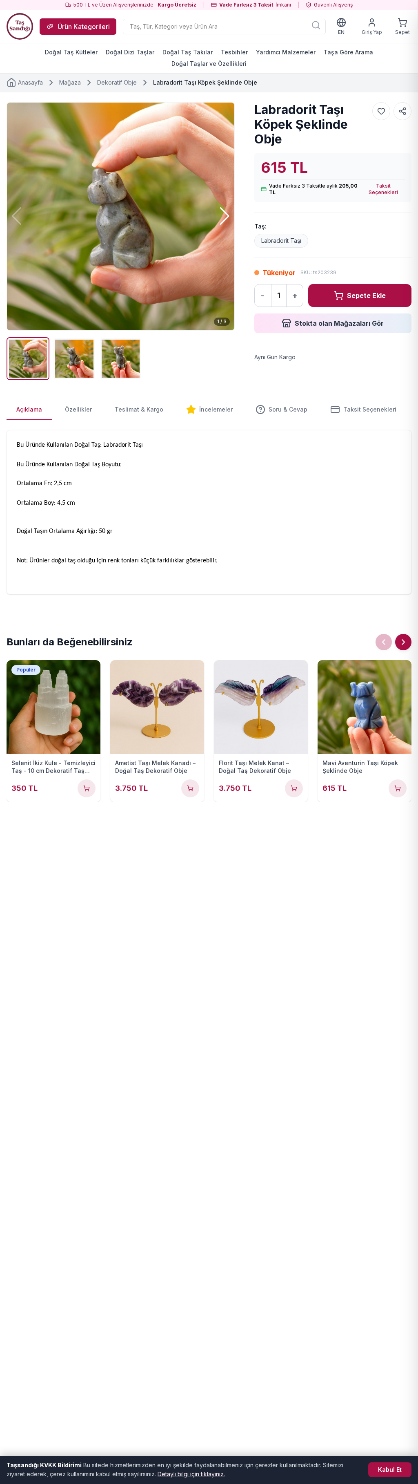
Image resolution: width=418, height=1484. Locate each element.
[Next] (403, 642)
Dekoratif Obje (117, 82)
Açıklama (29, 409)
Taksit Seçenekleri (383, 189)
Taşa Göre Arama (348, 52)
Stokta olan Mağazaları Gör (339, 323)
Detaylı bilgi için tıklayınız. (191, 1474)
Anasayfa (30, 82)
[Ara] (316, 25)
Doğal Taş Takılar (187, 52)
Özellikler (78, 409)
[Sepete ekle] (87, 788)
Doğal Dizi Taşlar (130, 52)
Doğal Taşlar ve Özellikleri (209, 63)
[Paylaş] (402, 111)
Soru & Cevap (288, 409)
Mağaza (70, 82)
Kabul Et (390, 1469)
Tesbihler (234, 52)
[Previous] (384, 642)
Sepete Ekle (366, 295)
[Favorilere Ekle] (381, 111)
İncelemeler (216, 409)
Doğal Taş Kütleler (71, 52)
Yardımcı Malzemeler (286, 52)
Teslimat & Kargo (139, 409)
